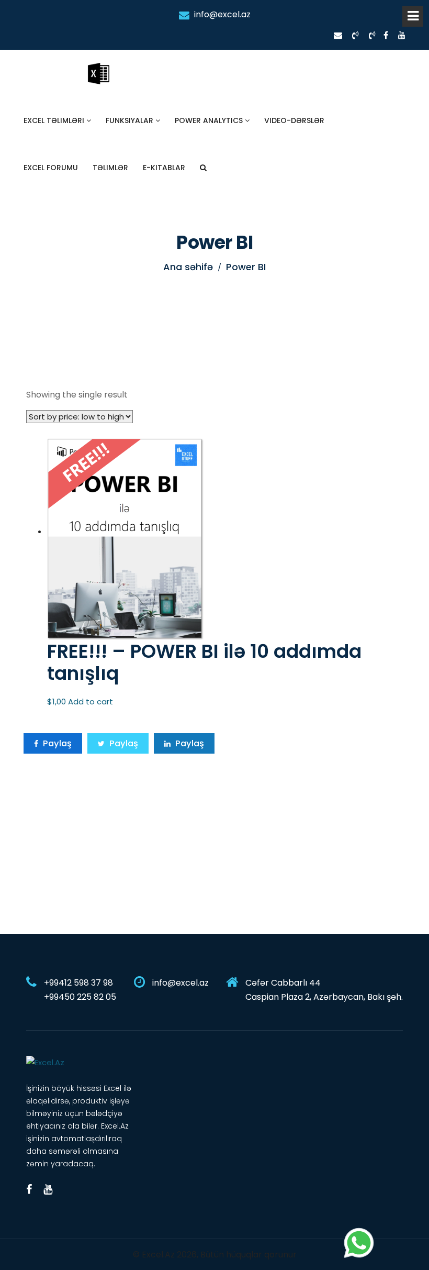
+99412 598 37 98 (78, 983)
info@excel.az (221, 14)
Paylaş (56, 743)
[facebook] (385, 35)
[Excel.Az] (45, 1061)
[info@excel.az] (338, 35)
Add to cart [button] (90, 701)
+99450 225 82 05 (80, 997)
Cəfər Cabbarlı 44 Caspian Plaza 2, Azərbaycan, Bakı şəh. (324, 990)
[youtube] (401, 35)
